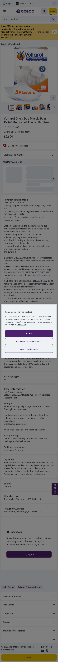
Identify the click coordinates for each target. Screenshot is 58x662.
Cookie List (21, 325)
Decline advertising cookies (29, 341)
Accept (29, 333)
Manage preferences (29, 349)
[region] (29, 331)
